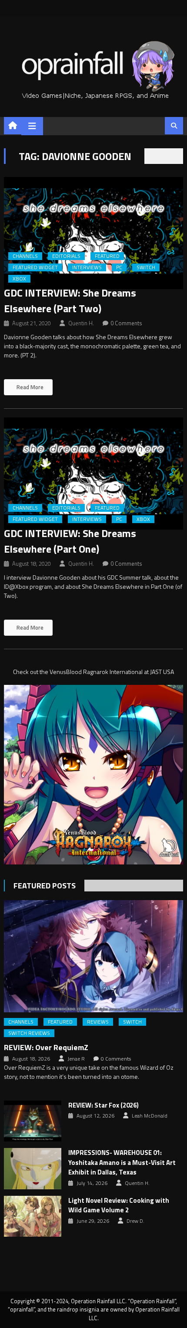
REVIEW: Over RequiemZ (46, 1047)
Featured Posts (44, 885)
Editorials (66, 256)
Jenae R (76, 1059)
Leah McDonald (149, 1116)
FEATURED (107, 256)
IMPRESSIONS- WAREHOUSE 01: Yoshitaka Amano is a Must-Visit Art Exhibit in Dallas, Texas (122, 1162)
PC (119, 267)
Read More (29, 387)
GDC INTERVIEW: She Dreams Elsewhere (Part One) (70, 541)
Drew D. (135, 1221)
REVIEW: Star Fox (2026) (103, 1105)
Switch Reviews (29, 1033)
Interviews (87, 267)
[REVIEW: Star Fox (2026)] (32, 1121)
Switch (146, 267)
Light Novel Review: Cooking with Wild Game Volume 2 (118, 1205)
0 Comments (126, 323)
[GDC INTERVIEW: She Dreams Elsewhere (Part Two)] (94, 233)
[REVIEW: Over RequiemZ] (94, 956)
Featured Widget (35, 267)
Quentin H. (81, 323)
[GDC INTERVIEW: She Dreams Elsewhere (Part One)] (94, 473)
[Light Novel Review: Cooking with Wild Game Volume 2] (32, 1216)
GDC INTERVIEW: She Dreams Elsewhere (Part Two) (70, 300)
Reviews (98, 1022)
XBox (19, 279)
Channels (25, 256)
